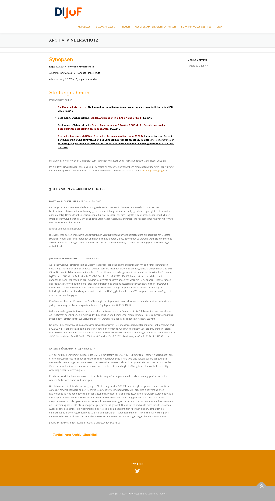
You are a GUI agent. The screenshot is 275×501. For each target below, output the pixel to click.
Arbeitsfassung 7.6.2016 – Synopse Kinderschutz (74, 79)
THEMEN (125, 27)
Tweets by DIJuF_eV (197, 65)
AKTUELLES (84, 27)
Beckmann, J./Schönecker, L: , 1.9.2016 (105, 117)
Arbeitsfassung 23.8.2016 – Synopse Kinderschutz (74, 72)
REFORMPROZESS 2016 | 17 (196, 27)
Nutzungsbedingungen (153, 170)
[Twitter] (137, 471)
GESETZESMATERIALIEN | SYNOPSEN (155, 27)
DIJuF (220, 27)
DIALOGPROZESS (105, 27)
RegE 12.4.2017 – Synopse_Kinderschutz (71, 66)
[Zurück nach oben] (261, 486)
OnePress (134, 493)
